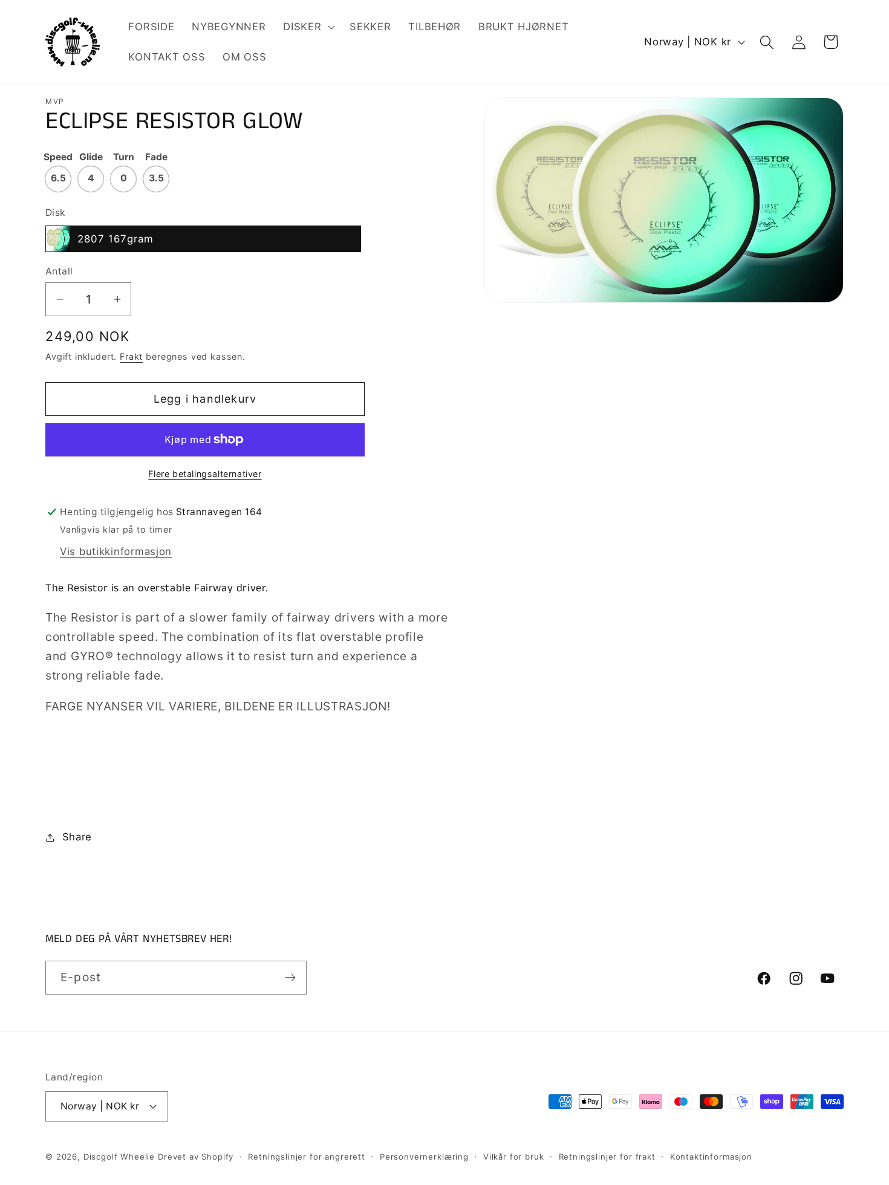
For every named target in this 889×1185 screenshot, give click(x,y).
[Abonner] (290, 978)
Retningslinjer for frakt (607, 1156)
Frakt (131, 356)
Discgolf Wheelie (119, 1156)
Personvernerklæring (424, 1156)
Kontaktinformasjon (711, 1156)
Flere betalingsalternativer (204, 474)
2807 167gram (115, 239)
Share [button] (77, 837)
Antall (59, 271)
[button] (308, 27)
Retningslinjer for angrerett (306, 1156)
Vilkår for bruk (513, 1156)
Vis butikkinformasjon (116, 551)
